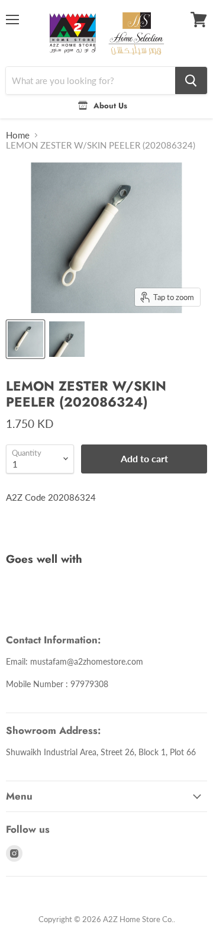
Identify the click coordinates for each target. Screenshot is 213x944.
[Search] (191, 80)
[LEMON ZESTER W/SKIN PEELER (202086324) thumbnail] (25, 339)
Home (18, 135)
